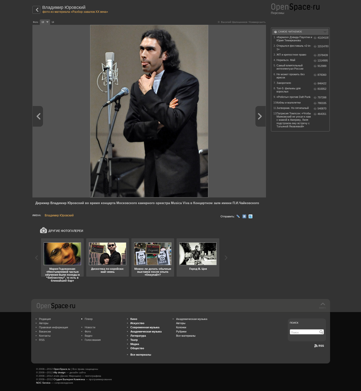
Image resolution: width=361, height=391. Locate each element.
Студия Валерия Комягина (69, 379)
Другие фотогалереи (65, 231)
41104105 (323, 37)
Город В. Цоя (198, 268)
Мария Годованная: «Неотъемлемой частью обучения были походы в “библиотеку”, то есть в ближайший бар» (62, 274)
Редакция (45, 318)
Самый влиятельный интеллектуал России (290, 67)
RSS (41, 339)
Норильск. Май (286, 60)
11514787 (323, 46)
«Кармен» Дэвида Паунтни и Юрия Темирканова (294, 39)
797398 (322, 97)
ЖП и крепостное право (291, 54)
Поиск (294, 322)
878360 (322, 74)
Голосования (93, 339)
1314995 (323, 60)
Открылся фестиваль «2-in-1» (294, 47)
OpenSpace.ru (62, 369)
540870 (322, 108)
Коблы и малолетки (289, 102)
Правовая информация (53, 327)
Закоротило (284, 82)
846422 (322, 83)
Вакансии (45, 331)
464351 (322, 113)
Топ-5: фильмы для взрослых (289, 90)
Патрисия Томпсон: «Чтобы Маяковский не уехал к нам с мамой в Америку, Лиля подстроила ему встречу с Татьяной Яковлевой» (294, 120)
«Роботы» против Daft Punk (294, 96)
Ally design (59, 372)
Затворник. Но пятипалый (293, 107)
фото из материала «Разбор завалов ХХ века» (75, 12)
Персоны (277, 13)
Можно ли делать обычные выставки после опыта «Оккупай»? (152, 271)
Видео (88, 335)
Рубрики (181, 331)
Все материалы (185, 335)
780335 (322, 103)
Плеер (89, 318)
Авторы (43, 323)
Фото (88, 331)
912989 (322, 65)
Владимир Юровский (63, 7)
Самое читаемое (290, 31)
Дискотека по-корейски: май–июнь (107, 270)
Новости (90, 327)
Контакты (45, 335)
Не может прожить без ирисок (291, 76)
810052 (322, 88)
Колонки (181, 327)
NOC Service (43, 382)
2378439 (323, 55)
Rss (321, 345)
